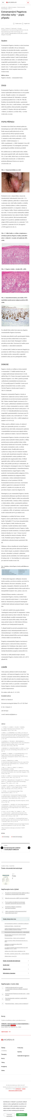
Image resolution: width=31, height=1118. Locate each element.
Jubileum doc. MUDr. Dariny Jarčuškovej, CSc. (15, 951)
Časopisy (4, 1054)
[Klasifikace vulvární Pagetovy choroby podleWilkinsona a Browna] (15, 572)
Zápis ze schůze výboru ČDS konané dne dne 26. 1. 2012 (16, 941)
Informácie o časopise (9, 973)
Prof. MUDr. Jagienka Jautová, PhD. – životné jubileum (17, 953)
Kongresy (4, 1066)
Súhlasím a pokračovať (22, 1115)
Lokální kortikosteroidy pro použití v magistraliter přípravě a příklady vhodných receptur (16, 929)
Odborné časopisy (12, 7)
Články (3, 1048)
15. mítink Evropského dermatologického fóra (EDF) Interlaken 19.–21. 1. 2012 (16, 948)
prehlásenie (18, 1088)
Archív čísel (6, 965)
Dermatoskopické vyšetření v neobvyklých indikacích (12, 848)
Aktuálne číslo (6, 969)
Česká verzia (18, 23)
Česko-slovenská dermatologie (11, 961)
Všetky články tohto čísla (9, 919)
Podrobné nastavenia (9, 1115)
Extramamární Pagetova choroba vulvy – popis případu (17, 932)
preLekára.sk (4, 7)
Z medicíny (4, 1051)
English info (27, 23)
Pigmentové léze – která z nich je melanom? (15, 938)
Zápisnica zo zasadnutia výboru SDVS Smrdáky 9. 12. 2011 (13, 945)
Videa (3, 1070)
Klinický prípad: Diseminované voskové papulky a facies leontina (15, 935)
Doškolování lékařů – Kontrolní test (13, 926)
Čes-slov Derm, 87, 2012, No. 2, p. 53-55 (18, 33)
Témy (3, 1062)
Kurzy (3, 1058)
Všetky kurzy (5, 1031)
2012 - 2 (10, 8)
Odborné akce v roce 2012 (11, 956)
